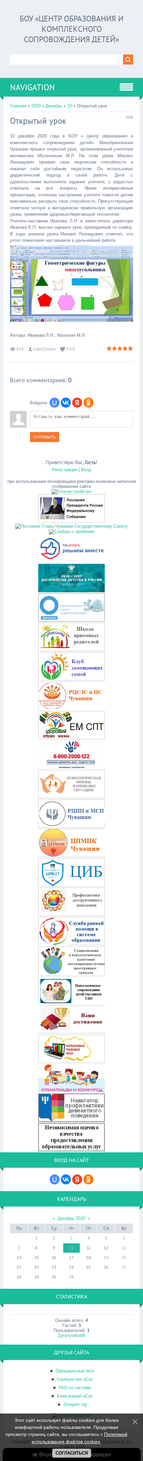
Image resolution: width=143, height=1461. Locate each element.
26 (106, 1267)
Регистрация (64, 469)
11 (88, 1248)
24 (71, 1267)
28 (19, 1277)
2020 (36, 105)
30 (54, 1277)
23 (54, 1267)
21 (19, 1267)
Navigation (32, 87)
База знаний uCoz (75, 1395)
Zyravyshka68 (71, 1335)
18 (88, 1257)
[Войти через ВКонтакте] (66, 403)
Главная (18, 105)
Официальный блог (75, 1370)
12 (106, 1248)
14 (19, 1257)
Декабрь (54, 105)
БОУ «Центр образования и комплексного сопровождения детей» (71, 28)
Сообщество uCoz (75, 1379)
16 (54, 1257)
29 (36, 1277)
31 (71, 1277)
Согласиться (72, 1453)
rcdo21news (44, 349)
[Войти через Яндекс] (77, 403)
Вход (86, 469)
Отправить (45, 437)
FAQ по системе (75, 1387)
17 (71, 1257)
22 (36, 1267)
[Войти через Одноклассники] (88, 403)
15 (36, 1257)
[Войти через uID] (55, 403)
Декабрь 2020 (71, 1218)
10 (69, 105)
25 (88, 1267)
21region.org (75, 1404)
